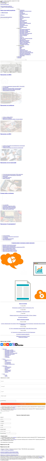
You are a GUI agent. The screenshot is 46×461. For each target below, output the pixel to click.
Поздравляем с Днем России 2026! (23, 311)
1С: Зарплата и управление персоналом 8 (11, 236)
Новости (6, 372)
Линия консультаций (24, 50)
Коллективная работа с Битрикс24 (9, 207)
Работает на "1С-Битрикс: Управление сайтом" (9, 454)
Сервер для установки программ (26, 38)
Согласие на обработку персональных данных (9, 451)
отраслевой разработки (6, 6)
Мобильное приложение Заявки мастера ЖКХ (11, 89)
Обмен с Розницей (6, 178)
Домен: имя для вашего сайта (8, 209)
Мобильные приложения (24, 40)
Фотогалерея (22, 24)
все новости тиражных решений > (23, 334)
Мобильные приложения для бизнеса (10, 250)
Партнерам (19, 56)
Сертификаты (22, 13)
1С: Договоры (5, 237)
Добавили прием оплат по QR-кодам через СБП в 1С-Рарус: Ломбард (23, 315)
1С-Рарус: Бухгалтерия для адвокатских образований (13, 147)
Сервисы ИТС (22, 49)
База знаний (22, 46)
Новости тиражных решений (25, 23)
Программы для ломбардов (25, 31)
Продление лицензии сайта (25, 53)
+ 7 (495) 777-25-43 (4, 7)
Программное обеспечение (25, 29)
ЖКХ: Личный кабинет (24, 41)
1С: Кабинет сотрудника (24, 44)
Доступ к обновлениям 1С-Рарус (9, 248)
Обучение (21, 26)
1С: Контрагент (8, 363)
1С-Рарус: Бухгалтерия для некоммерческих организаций (14, 145)
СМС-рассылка (23, 39)
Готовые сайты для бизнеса (7, 193)
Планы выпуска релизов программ (26, 52)
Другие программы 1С (24, 34)
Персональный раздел (4, 4)
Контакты (19, 57)
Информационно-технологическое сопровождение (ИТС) (14, 247)
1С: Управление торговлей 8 (8, 238)
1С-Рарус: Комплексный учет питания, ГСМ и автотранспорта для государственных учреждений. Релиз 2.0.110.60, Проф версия (23, 324)
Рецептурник (5, 176)
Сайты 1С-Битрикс (23, 35)
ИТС (21, 48)
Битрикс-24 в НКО (6, 146)
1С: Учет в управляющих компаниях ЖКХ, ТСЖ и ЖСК (13, 86)
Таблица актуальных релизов (25, 51)
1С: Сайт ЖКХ (5, 87)
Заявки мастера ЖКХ (24, 43)
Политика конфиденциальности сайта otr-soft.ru (9, 452)
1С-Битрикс (7, 357)
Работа (21, 15)
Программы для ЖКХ (24, 30)
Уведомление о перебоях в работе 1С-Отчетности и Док (23, 307)
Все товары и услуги (24, 14)
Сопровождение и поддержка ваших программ (23, 242)
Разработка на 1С (8, 360)
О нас (4, 373)
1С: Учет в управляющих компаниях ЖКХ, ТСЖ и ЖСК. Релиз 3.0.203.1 (23, 328)
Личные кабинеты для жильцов (9, 90)
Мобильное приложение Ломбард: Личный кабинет (13, 119)
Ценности (22, 18)
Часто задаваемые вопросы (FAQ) (9, 249)
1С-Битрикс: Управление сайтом (9, 206)
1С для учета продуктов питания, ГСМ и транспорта (13, 174)
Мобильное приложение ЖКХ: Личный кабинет (12, 88)
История (21, 12)
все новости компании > (23, 317)
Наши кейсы (22, 55)
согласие (14, 406)
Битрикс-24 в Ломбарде (7, 118)
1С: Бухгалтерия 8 (6, 235)
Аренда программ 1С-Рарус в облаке (10, 251)
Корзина (3, 1)
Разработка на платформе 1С (25, 54)
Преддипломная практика (25, 17)
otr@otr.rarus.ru (11, 7)
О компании (22, 10)
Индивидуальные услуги (10, 364)
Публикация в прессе (24, 25)
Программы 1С (8, 355)
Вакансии (21, 16)
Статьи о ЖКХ (8, 371)
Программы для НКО (24, 32)
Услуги (21, 36)
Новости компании (23, 22)
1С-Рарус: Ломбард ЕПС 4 (8, 117)
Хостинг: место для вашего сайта (9, 208)
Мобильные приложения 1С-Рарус (23, 336)
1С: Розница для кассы (7, 177)
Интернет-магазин (23, 27)
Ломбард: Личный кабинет (25, 42)
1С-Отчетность (8, 362)
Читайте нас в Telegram (23, 337)
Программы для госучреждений (26, 33)
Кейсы (21, 47)
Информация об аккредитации (25, 11)
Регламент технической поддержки (9, 245)
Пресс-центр (22, 21)
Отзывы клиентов (23, 20)
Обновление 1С (8, 370)
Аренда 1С (22, 37)
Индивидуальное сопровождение (9, 246)
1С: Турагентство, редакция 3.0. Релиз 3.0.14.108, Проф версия (23, 332)
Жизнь (21, 19)
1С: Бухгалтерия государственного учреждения (12, 175)
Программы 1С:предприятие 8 (7, 224)
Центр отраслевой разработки (7, 10)
